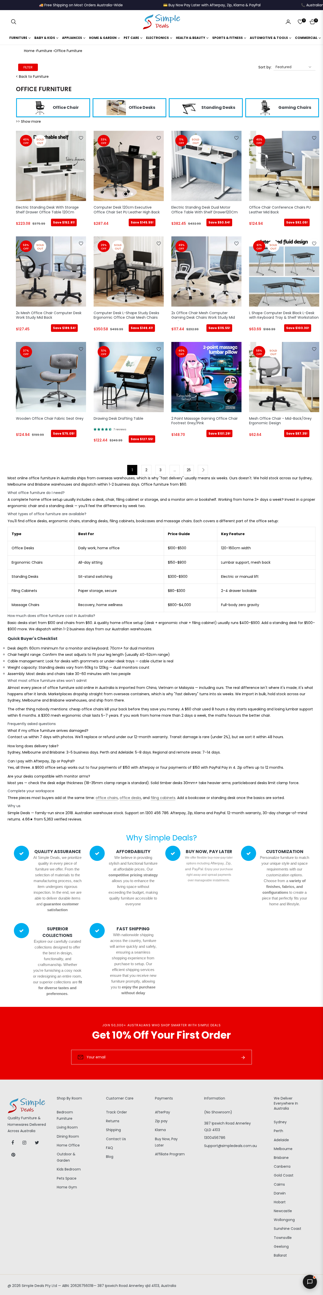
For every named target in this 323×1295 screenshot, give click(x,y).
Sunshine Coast (287, 1228)
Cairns (279, 1184)
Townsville (283, 1237)
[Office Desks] (116, 107)
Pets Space (66, 1178)
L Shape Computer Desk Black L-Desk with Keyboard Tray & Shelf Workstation (284, 315)
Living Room (67, 1127)
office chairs (107, 797)
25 (189, 469)
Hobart (280, 1202)
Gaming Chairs (294, 107)
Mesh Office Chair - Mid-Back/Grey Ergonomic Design (280, 421)
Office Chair (66, 107)
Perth (278, 1130)
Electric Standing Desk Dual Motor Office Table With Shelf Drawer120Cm (204, 209)
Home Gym (67, 1187)
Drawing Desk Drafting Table (118, 418)
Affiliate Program (170, 1154)
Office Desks (142, 107)
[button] (14, 22)
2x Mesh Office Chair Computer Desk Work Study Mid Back (49, 315)
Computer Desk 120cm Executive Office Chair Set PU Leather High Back (127, 209)
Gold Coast (283, 1175)
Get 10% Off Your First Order (161, 1035)
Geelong (281, 1246)
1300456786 (214, 1137)
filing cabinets (163, 797)
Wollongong (284, 1219)
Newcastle (283, 1210)
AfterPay (162, 1112)
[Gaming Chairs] (265, 107)
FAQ (109, 1147)
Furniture (44, 50)
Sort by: (265, 67)
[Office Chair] (40, 107)
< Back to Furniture (32, 76)
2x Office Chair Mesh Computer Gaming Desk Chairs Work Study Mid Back (203, 316)
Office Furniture (68, 50)
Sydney (280, 1122)
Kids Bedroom (69, 1169)
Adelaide (281, 1139)
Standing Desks (218, 107)
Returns (112, 1121)
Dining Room (68, 1136)
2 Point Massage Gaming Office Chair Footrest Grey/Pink (204, 421)
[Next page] (203, 470)
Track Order (116, 1112)
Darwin (280, 1193)
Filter (28, 67)
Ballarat (280, 1255)
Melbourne (283, 1148)
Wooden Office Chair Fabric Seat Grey (50, 418)
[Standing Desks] (188, 107)
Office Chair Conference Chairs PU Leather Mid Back (280, 209)
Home (29, 50)
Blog (109, 1156)
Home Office (68, 1145)
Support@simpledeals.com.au (230, 1145)
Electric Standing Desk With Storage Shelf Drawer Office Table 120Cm (47, 209)
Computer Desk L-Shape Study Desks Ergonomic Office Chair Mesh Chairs (126, 315)
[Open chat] (310, 1282)
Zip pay (161, 1121)
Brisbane (281, 1157)
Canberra (282, 1166)
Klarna (160, 1129)
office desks (130, 797)
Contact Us (116, 1138)
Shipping (113, 1129)
